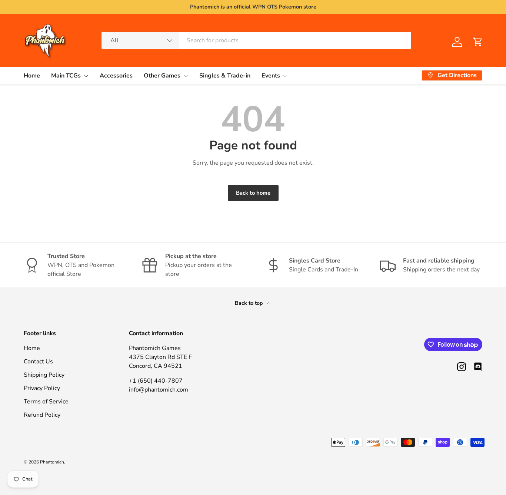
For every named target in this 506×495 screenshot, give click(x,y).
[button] (478, 42)
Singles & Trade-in (224, 76)
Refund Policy (42, 415)
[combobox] (256, 40)
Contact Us (38, 361)
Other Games (162, 76)
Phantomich (52, 462)
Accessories (116, 76)
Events (271, 76)
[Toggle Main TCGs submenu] (85, 76)
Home (32, 76)
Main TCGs (66, 76)
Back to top (249, 303)
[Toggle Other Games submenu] (185, 76)
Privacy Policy (42, 388)
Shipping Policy (44, 375)
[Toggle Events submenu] (285, 76)
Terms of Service (46, 401)
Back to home (253, 193)
